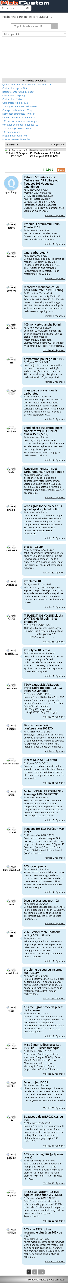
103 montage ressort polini (16, 128)
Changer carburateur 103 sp (17, 110)
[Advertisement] (34, 58)
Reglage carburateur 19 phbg (18, 91)
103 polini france (11, 131)
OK (27, 8)
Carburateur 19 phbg (13, 95)
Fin (41, 1271)
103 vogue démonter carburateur (20, 106)
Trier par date (58, 144)
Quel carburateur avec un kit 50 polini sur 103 (26, 84)
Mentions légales (37, 1279)
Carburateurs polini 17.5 (15, 102)
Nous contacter (57, 1279)
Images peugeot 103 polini (16, 139)
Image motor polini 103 (14, 135)
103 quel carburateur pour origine (20, 121)
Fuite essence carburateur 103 (18, 117)
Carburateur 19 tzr (12, 99)
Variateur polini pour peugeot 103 (20, 124)
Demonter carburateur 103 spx (18, 113)
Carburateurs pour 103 (14, 88)
